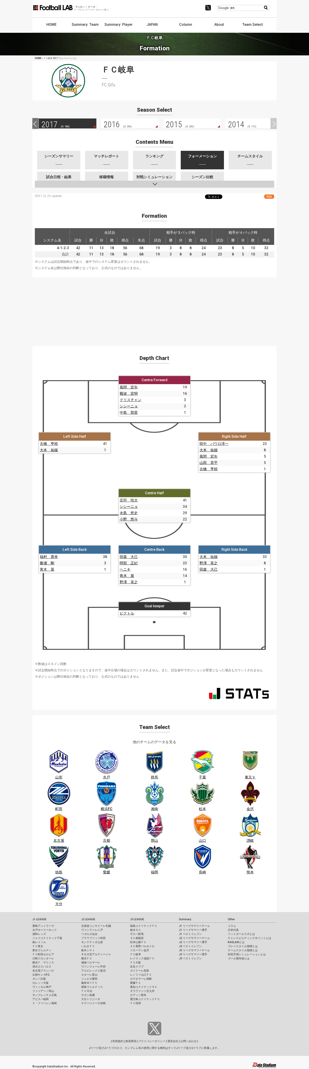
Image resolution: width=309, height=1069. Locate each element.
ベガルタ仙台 (89, 934)
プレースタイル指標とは (243, 946)
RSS (269, 196)
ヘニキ (125, 569)
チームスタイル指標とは (243, 950)
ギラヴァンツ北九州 (142, 991)
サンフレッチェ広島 (44, 995)
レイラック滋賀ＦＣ (142, 958)
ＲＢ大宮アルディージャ (96, 954)
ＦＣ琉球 (135, 1003)
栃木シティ (88, 950)
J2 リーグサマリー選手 (193, 942)
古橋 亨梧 (49, 444)
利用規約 (117, 1041)
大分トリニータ (90, 999)
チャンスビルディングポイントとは (249, 938)
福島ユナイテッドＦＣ (143, 925)
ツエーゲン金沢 (139, 950)
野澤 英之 (129, 582)
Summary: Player (119, 24)
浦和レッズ (39, 934)
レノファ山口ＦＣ (141, 974)
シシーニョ (129, 406)
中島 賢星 (129, 412)
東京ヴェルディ (41, 950)
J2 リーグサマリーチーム (194, 938)
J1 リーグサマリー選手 (193, 930)
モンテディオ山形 (92, 942)
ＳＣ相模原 (137, 938)
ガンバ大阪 (39, 978)
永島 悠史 (129, 513)
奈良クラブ (137, 966)
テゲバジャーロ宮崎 (93, 1003)
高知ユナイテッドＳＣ (143, 987)
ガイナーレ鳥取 (139, 970)
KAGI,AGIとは (236, 942)
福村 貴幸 (49, 557)
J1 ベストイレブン (190, 934)
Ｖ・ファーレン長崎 (44, 1003)
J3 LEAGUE (137, 919)
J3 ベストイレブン (190, 958)
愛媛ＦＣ (135, 982)
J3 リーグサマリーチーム (194, 950)
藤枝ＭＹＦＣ (89, 982)
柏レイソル (39, 942)
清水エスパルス (41, 966)
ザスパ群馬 (137, 934)
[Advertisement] (154, 309)
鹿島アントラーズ (43, 925)
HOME (51, 24)
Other (231, 919)
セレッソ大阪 (40, 982)
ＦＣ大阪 (135, 962)
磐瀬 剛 (47, 563)
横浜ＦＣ (86, 958)
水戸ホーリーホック (44, 930)
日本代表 (233, 930)
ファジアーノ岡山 (43, 991)
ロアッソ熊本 (138, 995)
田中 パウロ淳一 (214, 444)
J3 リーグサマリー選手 (193, 954)
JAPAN (152, 24)
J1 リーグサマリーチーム (194, 925)
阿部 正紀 (129, 563)
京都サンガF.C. (41, 974)
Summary (185, 919)
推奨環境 (130, 1041)
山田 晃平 (209, 463)
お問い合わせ (188, 1041)
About (219, 24)
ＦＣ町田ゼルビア (43, 954)
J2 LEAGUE (88, 919)
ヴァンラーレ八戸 (92, 930)
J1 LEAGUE (39, 919)
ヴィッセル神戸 (41, 987)
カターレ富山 (89, 974)
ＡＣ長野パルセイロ (142, 946)
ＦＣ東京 (37, 946)
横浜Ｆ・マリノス (43, 962)
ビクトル (127, 613)
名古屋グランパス (43, 970)
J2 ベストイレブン (190, 946)
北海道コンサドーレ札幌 (96, 925)
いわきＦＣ (88, 946)
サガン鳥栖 (88, 995)
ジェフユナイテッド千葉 (47, 938)
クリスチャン (130, 400)
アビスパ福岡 (40, 999)
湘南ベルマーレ (90, 962)
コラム (232, 925)
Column (185, 24)
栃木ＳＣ (135, 930)
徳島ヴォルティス (92, 987)
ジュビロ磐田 (89, 978)
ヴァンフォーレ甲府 (93, 966)
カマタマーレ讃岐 (141, 978)
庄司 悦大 (129, 500)
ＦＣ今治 (86, 991)
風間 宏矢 (129, 387)
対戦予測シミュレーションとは (247, 954)
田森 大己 (129, 557)
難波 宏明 (129, 393)
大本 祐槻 (49, 450)
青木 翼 (47, 569)
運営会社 (172, 1041)
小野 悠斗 (129, 519)
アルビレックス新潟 (93, 970)
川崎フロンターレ (43, 958)
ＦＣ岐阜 (135, 954)
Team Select (252, 24)
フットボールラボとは (241, 934)
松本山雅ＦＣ (138, 942)
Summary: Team (85, 24)
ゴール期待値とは (239, 958)
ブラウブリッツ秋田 (93, 938)
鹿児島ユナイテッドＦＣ (145, 999)
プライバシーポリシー (151, 1041)
